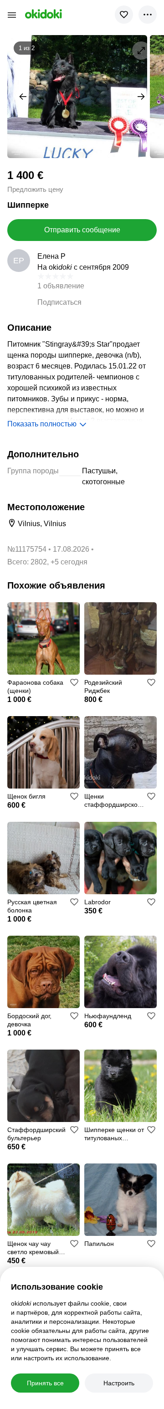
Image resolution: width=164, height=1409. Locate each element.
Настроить (118, 1383)
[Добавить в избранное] (124, 14)
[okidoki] (42, 13)
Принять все (45, 1383)
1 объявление (60, 286)
